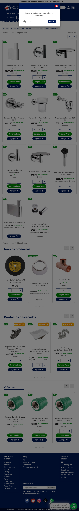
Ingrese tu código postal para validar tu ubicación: (39, 14)
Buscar (51, 22)
